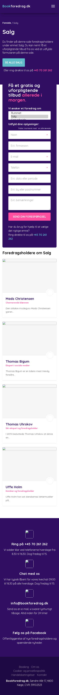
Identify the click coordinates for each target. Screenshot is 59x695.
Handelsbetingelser (23, 675)
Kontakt (42, 675)
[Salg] (29, 116)
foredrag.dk (16, 6)
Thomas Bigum (17, 361)
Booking (24, 667)
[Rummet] (29, 113)
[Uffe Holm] (29, 464)
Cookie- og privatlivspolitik (29, 670)
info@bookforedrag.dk (29, 603)
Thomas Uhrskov (19, 424)
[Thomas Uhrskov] (29, 401)
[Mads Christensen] (29, 276)
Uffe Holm (14, 487)
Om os (35, 667)
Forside (6, 22)
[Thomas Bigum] (29, 339)
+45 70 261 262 (36, 544)
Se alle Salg (13, 62)
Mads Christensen (20, 299)
